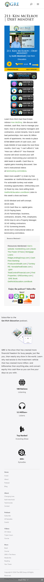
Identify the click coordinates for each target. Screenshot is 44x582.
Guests (6, 522)
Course (6, 538)
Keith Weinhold (9, 499)
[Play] (9, 63)
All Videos (7, 532)
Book (6, 548)
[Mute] (30, 64)
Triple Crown (8, 535)
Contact (7, 506)
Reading (7, 561)
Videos (6, 528)
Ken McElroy (16, 122)
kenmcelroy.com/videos (16, 171)
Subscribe (7, 516)
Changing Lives (9, 496)
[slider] (34, 65)
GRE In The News (10, 554)
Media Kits (7, 558)
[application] (22, 64)
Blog (5, 486)
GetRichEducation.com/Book (16, 192)
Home (6, 472)
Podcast (7, 483)
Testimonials (8, 503)
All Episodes (8, 519)
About (6, 479)
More (6, 545)
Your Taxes (8, 564)
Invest (6, 476)
